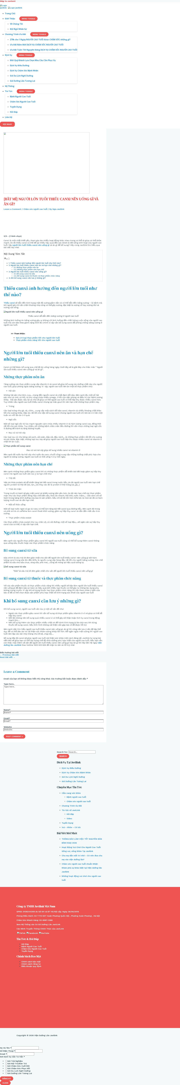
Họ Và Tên (6, 1048)
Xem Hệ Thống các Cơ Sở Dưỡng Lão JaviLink (38, 924)
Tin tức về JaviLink (71, 810)
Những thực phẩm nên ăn (28, 267)
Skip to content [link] (8, 1)
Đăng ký (6, 1078)
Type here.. (9, 684)
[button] (7, 259)
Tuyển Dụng (67, 823)
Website (8, 727)
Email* (7, 718)
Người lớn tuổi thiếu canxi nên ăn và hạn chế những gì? (36, 265)
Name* (7, 710)
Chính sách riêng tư (31, 964)
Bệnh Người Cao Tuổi (31, 946)
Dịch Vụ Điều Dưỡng (71, 768)
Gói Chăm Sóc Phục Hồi (18, 1068)
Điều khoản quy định (31, 966)
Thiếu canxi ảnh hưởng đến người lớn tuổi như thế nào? (35, 263)
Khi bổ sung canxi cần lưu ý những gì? (28, 278)
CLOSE (5, 1083)
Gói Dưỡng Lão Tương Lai (74, 781)
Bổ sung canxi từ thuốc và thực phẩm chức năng (38, 276)
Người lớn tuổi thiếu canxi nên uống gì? (29, 272)
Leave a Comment (12, 209)
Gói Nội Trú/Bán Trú (17, 1063)
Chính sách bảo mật (31, 961)
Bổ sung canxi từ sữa (26, 274)
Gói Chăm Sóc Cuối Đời (18, 1066)
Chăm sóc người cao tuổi (35, 209)
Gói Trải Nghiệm (15, 1061)
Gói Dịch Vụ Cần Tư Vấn (12, 1057)
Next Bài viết (7, 657)
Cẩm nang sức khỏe (71, 793)
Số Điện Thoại (7, 1051)
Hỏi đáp (70, 814)
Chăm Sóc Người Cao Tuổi (33, 949)
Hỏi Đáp (25, 944)
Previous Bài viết (9, 655)
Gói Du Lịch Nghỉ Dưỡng (73, 777)
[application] (16, 18)
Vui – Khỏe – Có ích (71, 827)
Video (69, 818)
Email (3, 1054)
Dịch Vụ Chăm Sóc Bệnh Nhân (76, 772)
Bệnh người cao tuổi (76, 797)
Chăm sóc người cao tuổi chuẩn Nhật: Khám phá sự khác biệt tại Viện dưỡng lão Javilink (82, 868)
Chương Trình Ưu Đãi (72, 806)
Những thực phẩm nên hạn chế (30, 269)
